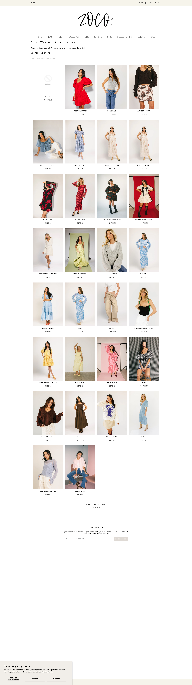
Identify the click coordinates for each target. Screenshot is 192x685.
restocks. (141, 37)
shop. (59, 37)
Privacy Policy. (47, 672)
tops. (86, 37)
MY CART (153, 3)
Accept (35, 678)
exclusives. (74, 37)
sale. (153, 37)
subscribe (121, 539)
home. (39, 37)
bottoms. (98, 37)
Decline (56, 678)
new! (49, 37)
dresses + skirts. (124, 37)
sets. (109, 37)
